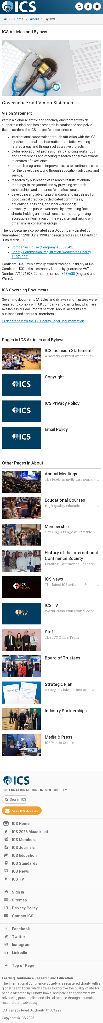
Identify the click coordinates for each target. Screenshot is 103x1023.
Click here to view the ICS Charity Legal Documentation (43, 321)
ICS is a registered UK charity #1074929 (31, 1010)
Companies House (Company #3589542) (42, 247)
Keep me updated (25, 810)
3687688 (68, 274)
